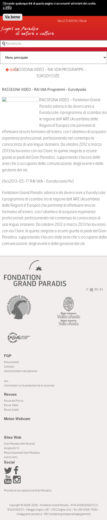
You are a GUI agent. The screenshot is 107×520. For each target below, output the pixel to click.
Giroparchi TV (11, 448)
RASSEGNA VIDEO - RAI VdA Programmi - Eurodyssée (50, 73)
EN (96, 289)
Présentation (11, 362)
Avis (6, 381)
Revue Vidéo (11, 405)
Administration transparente (20, 371)
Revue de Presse (13, 400)
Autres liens (11, 457)
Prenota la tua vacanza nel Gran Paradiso (28, 490)
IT (87, 289)
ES (101, 289)
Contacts (9, 366)
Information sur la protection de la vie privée (29, 385)
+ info (7, 8)
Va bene (12, 17)
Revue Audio (11, 409)
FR (91, 289)
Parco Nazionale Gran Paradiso (22, 452)
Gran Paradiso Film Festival (19, 443)
